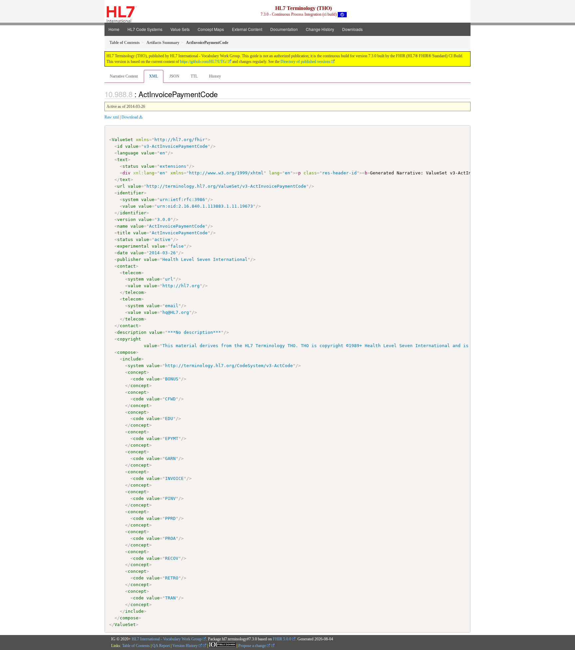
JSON (174, 76)
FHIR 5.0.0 (282, 639)
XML (153, 76)
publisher (129, 259)
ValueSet (122, 139)
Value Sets (180, 29)
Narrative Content (124, 76)
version (126, 219)
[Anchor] (221, 94)
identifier (130, 192)
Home (113, 29)
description (131, 332)
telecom (131, 272)
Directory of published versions (305, 61)
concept (137, 372)
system (130, 199)
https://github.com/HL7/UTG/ (203, 61)
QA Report (161, 645)
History (215, 76)
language (127, 152)
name (122, 226)
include (131, 358)
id (119, 146)
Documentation (284, 29)
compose (126, 352)
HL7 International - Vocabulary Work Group (167, 639)
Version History (185, 645)
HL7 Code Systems (144, 29)
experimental (133, 246)
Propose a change (252, 645)
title (123, 232)
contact (126, 266)
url (121, 186)
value (131, 146)
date (122, 252)
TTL (194, 76)
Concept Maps (211, 29)
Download (129, 117)
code (138, 378)
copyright (129, 338)
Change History (320, 29)
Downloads (352, 29)
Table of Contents (136, 645)
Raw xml (111, 117)
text (122, 159)
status (130, 166)
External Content (247, 29)
